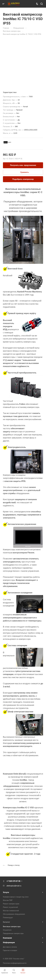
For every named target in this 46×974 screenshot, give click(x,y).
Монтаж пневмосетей (11, 911)
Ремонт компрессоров (11, 904)
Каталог (6, 922)
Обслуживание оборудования (14, 914)
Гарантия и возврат (10, 950)
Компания (7, 938)
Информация (9, 942)
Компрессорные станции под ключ (16, 897)
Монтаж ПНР (8, 900)
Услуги (6, 892)
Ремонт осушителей (10, 907)
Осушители (7, 930)
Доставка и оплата (10, 947)
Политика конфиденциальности (14, 963)
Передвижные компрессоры (13, 933)
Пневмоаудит (8, 917)
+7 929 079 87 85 (13, 881)
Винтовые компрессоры (11, 926)
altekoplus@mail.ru (14, 886)
